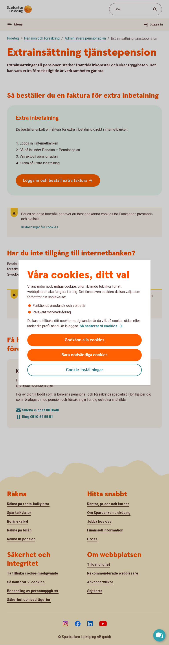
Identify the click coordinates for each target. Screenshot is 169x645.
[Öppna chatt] (159, 635)
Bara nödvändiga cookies (84, 355)
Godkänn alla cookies (84, 340)
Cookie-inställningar (84, 370)
